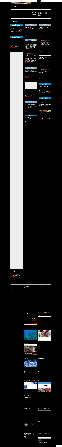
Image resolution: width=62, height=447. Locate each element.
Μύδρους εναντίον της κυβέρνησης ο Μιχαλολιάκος (30, 28)
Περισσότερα (20, 31)
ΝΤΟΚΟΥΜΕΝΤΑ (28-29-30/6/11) (35, 12)
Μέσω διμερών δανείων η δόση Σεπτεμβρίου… (15, 27)
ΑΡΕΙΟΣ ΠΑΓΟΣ (27, 402)
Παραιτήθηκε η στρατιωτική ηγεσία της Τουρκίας (30, 42)
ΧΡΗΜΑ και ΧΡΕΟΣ (34, 16)
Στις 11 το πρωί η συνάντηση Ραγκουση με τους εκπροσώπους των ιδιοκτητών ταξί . (45, 114)
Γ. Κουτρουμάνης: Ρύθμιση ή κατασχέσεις (44, 28)
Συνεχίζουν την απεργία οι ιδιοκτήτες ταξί (43, 72)
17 (36, 320)
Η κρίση (39, 12)
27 (28, 323)
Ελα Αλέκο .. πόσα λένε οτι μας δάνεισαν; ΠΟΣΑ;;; (44, 58)
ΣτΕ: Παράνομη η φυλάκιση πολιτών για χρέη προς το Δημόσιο (31, 71)
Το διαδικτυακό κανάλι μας (34, 14)
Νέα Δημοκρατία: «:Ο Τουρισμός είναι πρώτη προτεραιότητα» (16, 271)
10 (36, 318)
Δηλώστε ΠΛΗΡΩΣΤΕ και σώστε (45, 100)
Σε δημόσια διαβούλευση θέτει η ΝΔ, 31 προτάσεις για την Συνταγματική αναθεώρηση (45, 43)
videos (46, 12)
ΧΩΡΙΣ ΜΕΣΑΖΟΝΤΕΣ (48, 13)
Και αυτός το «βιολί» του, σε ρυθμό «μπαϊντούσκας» (30, 91)
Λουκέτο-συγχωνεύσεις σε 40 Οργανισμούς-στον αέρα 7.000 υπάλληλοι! (15, 40)
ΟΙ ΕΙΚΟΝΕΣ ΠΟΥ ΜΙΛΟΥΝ (40, 14)
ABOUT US (46, 11)
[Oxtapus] (31, 3)
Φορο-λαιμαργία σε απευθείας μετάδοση (28, 118)
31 (36, 323)
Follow (40, 440)
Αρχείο (39, 315)
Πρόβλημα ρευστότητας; (43, 86)
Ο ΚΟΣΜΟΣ (39, 15)
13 (28, 320)
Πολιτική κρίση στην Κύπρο (30, 104)
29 (32, 323)
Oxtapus (17, 7)
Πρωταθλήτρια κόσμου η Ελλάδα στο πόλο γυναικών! (31, 56)
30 (34, 323)
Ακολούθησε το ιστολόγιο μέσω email (42, 431)
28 (30, 323)
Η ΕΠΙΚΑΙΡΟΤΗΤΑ (34, 11)
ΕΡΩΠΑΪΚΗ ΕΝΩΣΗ (41, 11)
